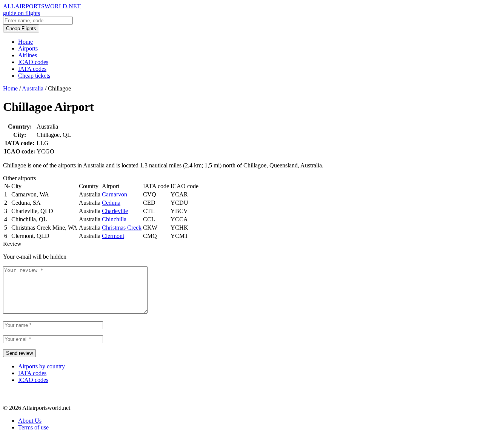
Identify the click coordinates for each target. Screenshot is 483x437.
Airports (28, 48)
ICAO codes (33, 62)
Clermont (113, 236)
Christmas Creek (122, 227)
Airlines (27, 55)
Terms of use (33, 427)
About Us (30, 420)
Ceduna (111, 202)
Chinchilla (114, 219)
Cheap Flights (21, 28)
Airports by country (41, 366)
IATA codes (32, 69)
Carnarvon (114, 194)
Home (25, 41)
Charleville (115, 211)
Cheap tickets (34, 75)
